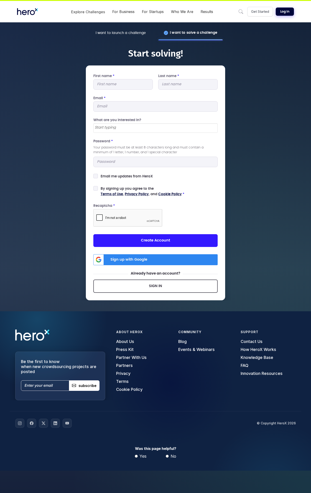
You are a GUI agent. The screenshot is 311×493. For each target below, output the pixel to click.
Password (103, 141)
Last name (168, 76)
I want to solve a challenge (193, 32)
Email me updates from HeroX (127, 176)
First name (104, 76)
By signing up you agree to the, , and (142, 191)
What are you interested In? (117, 120)
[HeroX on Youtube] (67, 423)
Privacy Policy (137, 194)
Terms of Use (112, 194)
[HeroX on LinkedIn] (55, 423)
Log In (284, 11)
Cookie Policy (170, 194)
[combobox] (155, 128)
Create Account (155, 240)
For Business (123, 11)
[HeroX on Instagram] (19, 423)
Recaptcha (104, 206)
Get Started (260, 11)
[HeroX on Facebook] (31, 423)
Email (99, 98)
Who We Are (182, 11)
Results (207, 11)
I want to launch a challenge (121, 33)
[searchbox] (155, 128)
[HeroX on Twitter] (43, 423)
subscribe (88, 385)
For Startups (153, 11)
